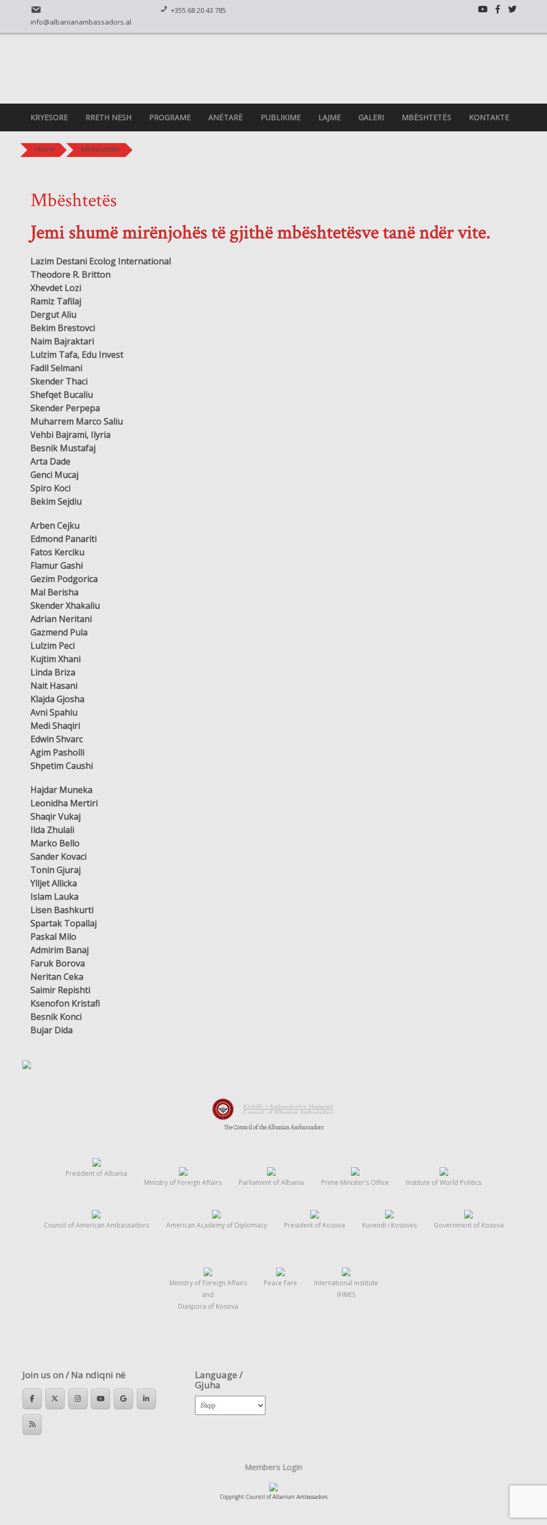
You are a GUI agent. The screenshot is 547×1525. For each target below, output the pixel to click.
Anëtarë (225, 117)
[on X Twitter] (55, 1398)
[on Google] (123, 1398)
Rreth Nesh (108, 117)
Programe (170, 117)
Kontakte (489, 117)
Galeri (371, 117)
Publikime (281, 117)
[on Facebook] (32, 1398)
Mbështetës (426, 117)
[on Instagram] (78, 1398)
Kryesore (49, 117)
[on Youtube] (100, 1398)
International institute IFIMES (346, 1288)
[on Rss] (32, 1424)
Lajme (329, 117)
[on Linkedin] (146, 1398)
